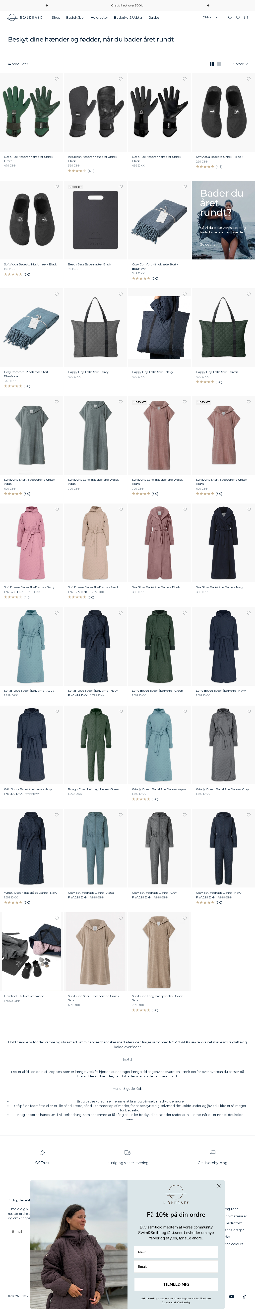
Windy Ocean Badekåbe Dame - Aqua (159, 789)
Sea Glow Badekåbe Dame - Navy (219, 587)
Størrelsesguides (224, 1209)
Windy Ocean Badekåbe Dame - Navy (31, 892)
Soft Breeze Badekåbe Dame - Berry (29, 587)
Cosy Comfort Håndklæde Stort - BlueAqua (27, 374)
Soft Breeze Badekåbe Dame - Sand (93, 587)
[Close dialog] (219, 1185)
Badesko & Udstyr (128, 17)
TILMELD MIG (176, 1284)
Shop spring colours (227, 1244)
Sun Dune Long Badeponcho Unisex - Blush (158, 482)
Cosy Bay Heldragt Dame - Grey (154, 892)
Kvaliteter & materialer (229, 1216)
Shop (56, 17)
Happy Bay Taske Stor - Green (217, 372)
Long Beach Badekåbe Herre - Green (157, 691)
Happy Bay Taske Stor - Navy (152, 372)
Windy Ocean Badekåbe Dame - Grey (222, 789)
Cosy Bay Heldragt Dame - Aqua (91, 892)
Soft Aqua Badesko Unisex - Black (219, 157)
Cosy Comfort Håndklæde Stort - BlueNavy (155, 266)
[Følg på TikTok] (244, 1296)
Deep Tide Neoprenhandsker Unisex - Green (29, 159)
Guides (153, 17)
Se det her (208, 244)
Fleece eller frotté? (226, 1223)
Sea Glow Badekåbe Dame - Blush (156, 587)
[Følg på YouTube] (231, 1296)
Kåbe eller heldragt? (227, 1230)
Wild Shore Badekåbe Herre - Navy (28, 789)
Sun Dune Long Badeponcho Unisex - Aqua (94, 482)
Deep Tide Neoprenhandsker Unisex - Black (157, 159)
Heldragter (99, 17)
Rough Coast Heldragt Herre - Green (93, 789)
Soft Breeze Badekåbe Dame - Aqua (29, 691)
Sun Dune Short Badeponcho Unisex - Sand (94, 998)
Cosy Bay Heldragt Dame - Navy (219, 892)
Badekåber (75, 17)
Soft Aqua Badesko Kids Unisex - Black (30, 264)
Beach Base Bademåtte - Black (89, 264)
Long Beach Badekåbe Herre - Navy (221, 691)
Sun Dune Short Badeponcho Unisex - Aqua (30, 482)
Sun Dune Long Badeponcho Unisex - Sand (158, 998)
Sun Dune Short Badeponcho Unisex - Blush (222, 482)
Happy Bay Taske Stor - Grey (88, 372)
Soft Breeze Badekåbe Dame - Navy (93, 691)
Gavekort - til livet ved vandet (24, 996)
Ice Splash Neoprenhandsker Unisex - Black (93, 159)
